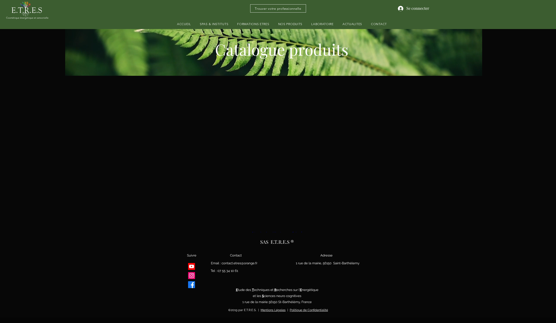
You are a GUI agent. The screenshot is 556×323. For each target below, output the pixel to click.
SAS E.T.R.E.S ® (277, 242)
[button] (253, 24)
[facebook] (191, 284)
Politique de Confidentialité (309, 310)
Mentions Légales (273, 310)
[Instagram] (191, 275)
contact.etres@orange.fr (239, 263)
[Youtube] (191, 266)
